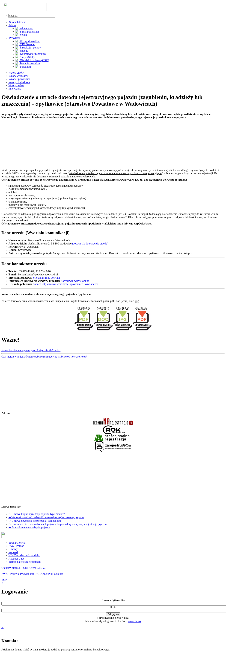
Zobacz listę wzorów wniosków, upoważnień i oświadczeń (65, 284)
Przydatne (14, 37)
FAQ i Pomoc (16, 545)
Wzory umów (16, 72)
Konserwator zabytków (32, 53)
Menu (12, 25)
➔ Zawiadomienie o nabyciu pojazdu (29, 527)
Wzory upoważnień (19, 78)
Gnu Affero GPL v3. (34, 567)
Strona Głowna (16, 542)
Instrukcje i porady (30, 47)
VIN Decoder (27, 44)
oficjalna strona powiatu (46, 277)
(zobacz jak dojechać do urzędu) (90, 243)
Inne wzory (14, 88)
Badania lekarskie (29, 63)
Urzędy (23, 50)
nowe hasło (134, 621)
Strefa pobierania (29, 31)
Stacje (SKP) (26, 57)
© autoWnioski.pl (11, 567)
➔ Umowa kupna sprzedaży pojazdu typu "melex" (36, 513)
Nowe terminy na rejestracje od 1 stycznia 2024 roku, (31, 350)
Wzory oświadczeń (19, 82)
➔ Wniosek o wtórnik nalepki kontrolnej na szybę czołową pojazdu (46, 517)
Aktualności (26, 28)
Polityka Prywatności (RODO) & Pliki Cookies (36, 573)
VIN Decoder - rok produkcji (24, 555)
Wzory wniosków (18, 75)
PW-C (4, 573)
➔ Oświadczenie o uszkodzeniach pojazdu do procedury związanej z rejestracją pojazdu (57, 524)
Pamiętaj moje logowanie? (114, 617)
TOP (4, 579)
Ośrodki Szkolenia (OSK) (34, 60)
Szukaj (23, 34)
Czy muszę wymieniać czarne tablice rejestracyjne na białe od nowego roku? (44, 356)
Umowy (13, 549)
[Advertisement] (107, 144)
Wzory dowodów (29, 41)
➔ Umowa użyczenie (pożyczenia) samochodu (34, 520)
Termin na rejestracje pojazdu (24, 561)
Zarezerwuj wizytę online (75, 280)
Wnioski (13, 552)
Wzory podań (16, 85)
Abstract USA (16, 558)
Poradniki (25, 66)
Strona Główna (17, 22)
